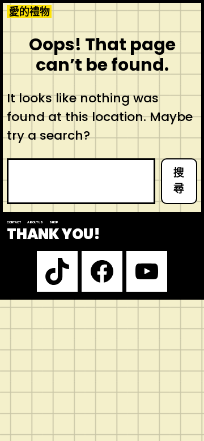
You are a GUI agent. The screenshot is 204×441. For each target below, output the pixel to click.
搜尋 (178, 181)
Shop (53, 222)
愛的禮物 (29, 11)
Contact (14, 222)
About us (35, 222)
